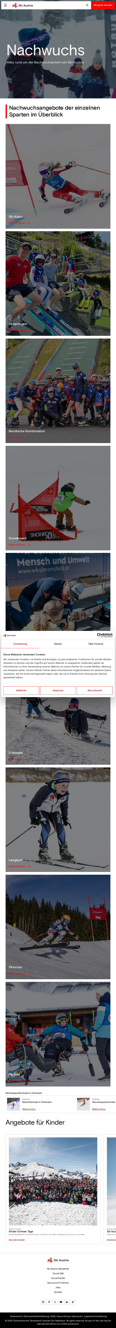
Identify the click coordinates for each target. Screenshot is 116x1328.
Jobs (58, 1287)
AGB (53, 1316)
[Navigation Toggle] (5, 5)
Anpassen (58, 690)
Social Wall (58, 1273)
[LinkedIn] (67, 1302)
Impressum (77, 1316)
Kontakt (58, 1292)
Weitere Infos (28, 1109)
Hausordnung (63, 1316)
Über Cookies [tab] (96, 644)
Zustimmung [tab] (20, 644)
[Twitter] (55, 1302)
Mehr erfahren (17, 223)
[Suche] (87, 5)
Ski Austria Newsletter (58, 1268)
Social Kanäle (58, 1278)
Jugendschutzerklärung (95, 1316)
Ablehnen (21, 690)
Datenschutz (16, 1316)
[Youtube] (61, 1302)
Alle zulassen (95, 690)
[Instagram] (43, 1302)
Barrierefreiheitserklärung (36, 1316)
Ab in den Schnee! (16, 1240)
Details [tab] (58, 644)
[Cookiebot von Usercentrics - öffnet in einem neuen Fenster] (99, 635)
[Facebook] (49, 1302)
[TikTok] (73, 1302)
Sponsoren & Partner (58, 1282)
